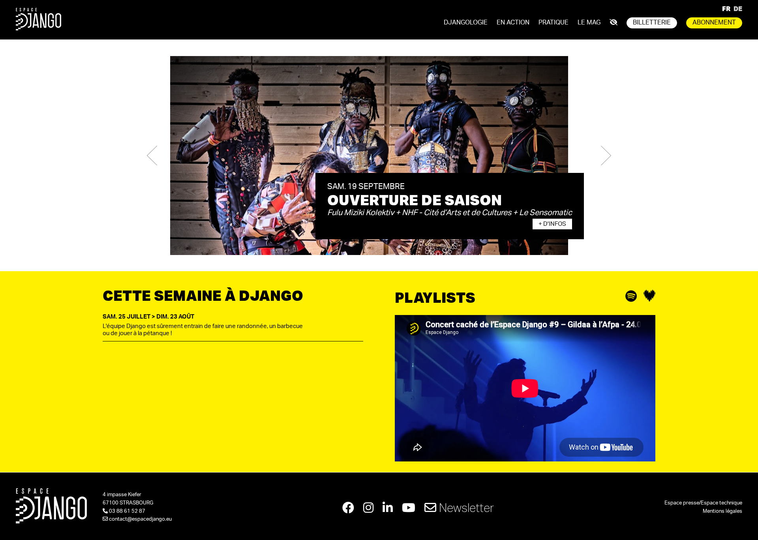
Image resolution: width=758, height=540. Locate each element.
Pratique (553, 22)
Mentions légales (722, 511)
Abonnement (714, 22)
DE (738, 8)
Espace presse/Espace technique (703, 503)
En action (513, 22)
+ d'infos (552, 224)
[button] (152, 155)
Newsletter (465, 507)
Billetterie (652, 22)
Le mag (589, 22)
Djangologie (466, 22)
